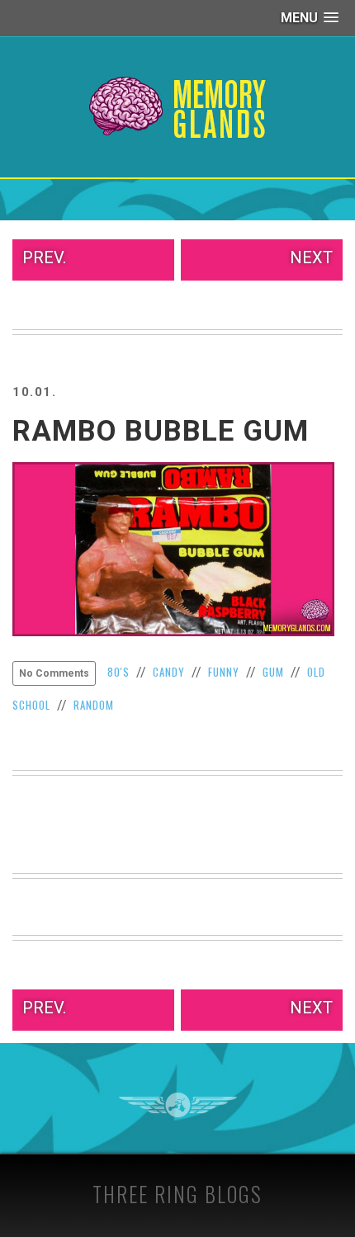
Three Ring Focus (178, 1105)
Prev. (44, 257)
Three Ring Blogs (177, 1193)
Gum (273, 671)
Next (311, 257)
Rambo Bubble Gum (160, 431)
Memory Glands (178, 107)
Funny (223, 671)
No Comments (54, 673)
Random (93, 704)
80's (118, 671)
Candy (169, 671)
